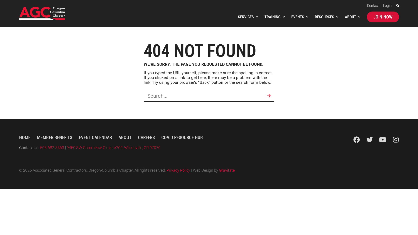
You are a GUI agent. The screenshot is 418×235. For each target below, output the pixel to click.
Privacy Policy (178, 170)
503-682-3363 (52, 148)
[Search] (268, 96)
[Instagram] (396, 139)
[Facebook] (356, 139)
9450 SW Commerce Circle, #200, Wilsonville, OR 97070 (113, 148)
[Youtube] (382, 139)
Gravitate (227, 170)
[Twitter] (369, 139)
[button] (397, 5)
